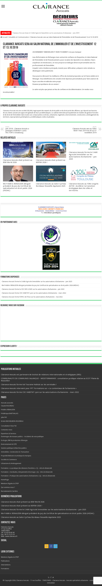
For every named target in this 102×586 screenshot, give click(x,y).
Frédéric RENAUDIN (8, 410)
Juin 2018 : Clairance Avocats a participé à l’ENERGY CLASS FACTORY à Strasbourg (17, 130)
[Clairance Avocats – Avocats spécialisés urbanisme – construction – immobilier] (51, 7)
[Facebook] (51, 546)
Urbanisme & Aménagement (11, 463)
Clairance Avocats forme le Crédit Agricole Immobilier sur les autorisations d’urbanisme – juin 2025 (45, 33)
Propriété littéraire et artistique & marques (16, 456)
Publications (5, 561)
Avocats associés (7, 403)
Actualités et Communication (19, 37)
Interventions (5, 565)
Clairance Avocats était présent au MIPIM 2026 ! (21, 506)
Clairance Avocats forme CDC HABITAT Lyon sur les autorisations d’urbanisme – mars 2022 (34, 293)
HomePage (5, 480)
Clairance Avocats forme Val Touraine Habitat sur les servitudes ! (29, 384)
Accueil (4, 37)
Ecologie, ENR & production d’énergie (14, 440)
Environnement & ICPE (9, 444)
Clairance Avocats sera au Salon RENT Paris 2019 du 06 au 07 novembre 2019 (85, 130)
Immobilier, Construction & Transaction (15, 452)
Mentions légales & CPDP (10, 483)
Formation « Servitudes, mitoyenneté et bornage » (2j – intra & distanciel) (26, 472)
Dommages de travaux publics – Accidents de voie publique (22, 436)
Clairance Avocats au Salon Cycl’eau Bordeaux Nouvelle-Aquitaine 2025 (51, 185)
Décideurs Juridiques (52, 213)
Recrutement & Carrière (9, 491)
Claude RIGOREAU (7, 406)
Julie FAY (4, 417)
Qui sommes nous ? (8, 487)
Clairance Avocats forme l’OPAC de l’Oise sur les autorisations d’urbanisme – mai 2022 (32, 297)
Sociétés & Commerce (9, 459)
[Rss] (47, 546)
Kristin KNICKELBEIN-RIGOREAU (12, 421)
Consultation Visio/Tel (8, 426)
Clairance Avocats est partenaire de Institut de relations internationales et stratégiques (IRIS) (41, 374)
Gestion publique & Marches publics (14, 448)
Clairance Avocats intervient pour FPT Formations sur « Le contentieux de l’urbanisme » (38, 388)
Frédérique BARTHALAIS (9, 413)
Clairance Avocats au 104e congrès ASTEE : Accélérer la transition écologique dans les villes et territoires (83, 187)
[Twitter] (55, 546)
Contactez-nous (6, 430)
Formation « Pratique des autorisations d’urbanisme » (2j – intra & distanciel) (28, 476)
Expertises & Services (8, 433)
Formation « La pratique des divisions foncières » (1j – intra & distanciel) (26, 468)
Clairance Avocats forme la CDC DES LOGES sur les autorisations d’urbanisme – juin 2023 (33, 289)
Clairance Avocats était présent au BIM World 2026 (22, 502)
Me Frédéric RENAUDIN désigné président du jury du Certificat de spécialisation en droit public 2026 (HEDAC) (17, 187)
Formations (5, 569)
